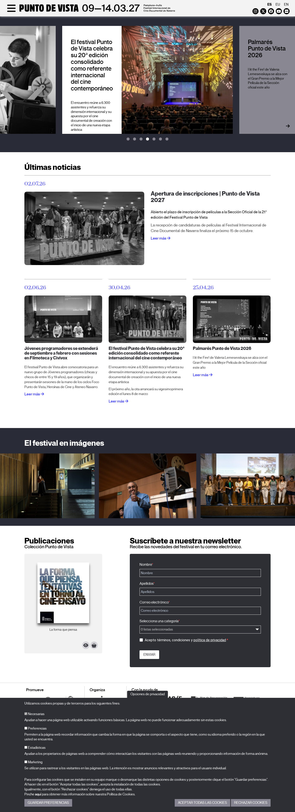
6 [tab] (160, 139)
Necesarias (35, 714)
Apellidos (146, 583)
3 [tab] (141, 139)
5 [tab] (154, 139)
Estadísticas (36, 748)
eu (278, 4)
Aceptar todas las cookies (202, 803)
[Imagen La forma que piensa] (63, 592)
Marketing (35, 762)
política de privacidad (209, 640)
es (269, 4)
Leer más (159, 238)
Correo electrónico (154, 602)
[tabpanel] (147, 80)
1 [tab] (128, 139)
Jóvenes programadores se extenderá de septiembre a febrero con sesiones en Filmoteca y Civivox (61, 353)
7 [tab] (167, 139)
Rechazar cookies (250, 803)
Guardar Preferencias (48, 803)
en (286, 4)
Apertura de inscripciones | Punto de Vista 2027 (205, 197)
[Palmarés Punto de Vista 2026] (232, 319)
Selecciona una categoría (159, 621)
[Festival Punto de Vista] (90, 11)
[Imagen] (147, 485)
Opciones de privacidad (147, 694)
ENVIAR (149, 654)
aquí (38, 794)
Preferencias (37, 728)
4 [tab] (147, 139)
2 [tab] (134, 139)
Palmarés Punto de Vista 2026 (222, 348)
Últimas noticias (52, 167)
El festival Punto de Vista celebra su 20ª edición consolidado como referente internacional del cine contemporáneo (146, 353)
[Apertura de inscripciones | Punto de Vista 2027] (84, 228)
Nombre (146, 564)
